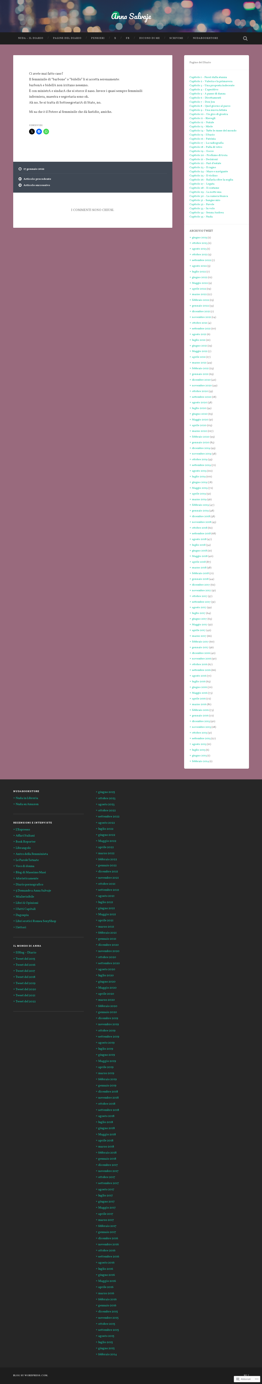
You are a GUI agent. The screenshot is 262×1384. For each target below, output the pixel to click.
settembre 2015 (201, 738)
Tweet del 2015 (25, 959)
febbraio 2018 (200, 573)
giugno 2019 (199, 482)
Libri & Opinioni (27, 903)
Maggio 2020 (200, 420)
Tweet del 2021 (25, 995)
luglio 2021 (199, 340)
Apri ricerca (245, 38)
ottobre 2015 (199, 733)
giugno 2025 (199, 238)
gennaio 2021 (200, 374)
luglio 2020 (199, 408)
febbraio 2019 (200, 505)
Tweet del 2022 (26, 1001)
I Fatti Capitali (26, 909)
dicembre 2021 (201, 311)
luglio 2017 (199, 613)
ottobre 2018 (199, 528)
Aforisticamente (27, 878)
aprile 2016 (199, 699)
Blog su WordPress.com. (30, 1375)
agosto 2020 (199, 403)
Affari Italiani (25, 836)
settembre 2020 (201, 397)
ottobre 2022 (200, 255)
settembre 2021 (201, 329)
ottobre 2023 (199, 243)
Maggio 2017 (199, 625)
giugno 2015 (199, 756)
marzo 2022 (199, 294)
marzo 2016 (199, 704)
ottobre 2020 (200, 391)
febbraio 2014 (200, 761)
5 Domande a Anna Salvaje (33, 891)
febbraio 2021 (200, 368)
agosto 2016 (199, 676)
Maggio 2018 (199, 556)
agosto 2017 (199, 607)
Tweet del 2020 (26, 989)
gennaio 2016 (200, 716)
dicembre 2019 (201, 448)
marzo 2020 (199, 431)
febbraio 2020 (200, 437)
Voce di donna (25, 866)
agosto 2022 (199, 266)
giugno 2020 (200, 414)
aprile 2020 (199, 425)
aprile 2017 (199, 630)
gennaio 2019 (200, 511)
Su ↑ (246, 1375)
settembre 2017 (201, 602)
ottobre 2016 (199, 664)
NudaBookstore (205, 38)
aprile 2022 (199, 289)
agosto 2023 (199, 249)
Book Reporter (26, 842)
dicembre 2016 (201, 653)
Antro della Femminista (32, 854)
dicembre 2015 (201, 721)
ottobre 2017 (199, 596)
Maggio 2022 (200, 283)
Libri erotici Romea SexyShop (36, 921)
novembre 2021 (201, 317)
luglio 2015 (198, 750)
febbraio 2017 (200, 642)
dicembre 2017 (201, 585)
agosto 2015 (199, 744)
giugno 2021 (199, 346)
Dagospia (22, 915)
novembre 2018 (201, 522)
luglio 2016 (199, 682)
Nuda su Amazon (27, 804)
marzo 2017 (199, 636)
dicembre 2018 (201, 516)
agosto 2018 (199, 539)
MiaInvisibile (25, 897)
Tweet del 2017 (25, 971)
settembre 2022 (201, 260)
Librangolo (23, 848)
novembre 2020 (202, 386)
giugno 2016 (199, 687)
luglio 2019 (199, 477)
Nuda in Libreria (27, 798)
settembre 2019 (201, 465)
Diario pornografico (29, 885)
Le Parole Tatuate (27, 860)
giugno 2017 (199, 619)
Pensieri (98, 38)
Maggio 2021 (199, 351)
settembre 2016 (201, 670)
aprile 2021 (199, 357)
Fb (128, 38)
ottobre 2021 (199, 323)
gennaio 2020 (200, 442)
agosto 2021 (199, 334)
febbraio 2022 (200, 300)
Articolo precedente (37, 179)
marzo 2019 (199, 499)
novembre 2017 (201, 590)
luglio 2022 (199, 272)
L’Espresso (23, 830)
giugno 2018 (199, 551)
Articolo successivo (37, 185)
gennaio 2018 (200, 579)
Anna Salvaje (131, 16)
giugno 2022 (199, 277)
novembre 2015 (201, 727)
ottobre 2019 (199, 459)
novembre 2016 (201, 659)
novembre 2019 (201, 454)
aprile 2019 (199, 494)
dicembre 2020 (201, 380)
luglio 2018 (199, 545)
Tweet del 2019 (25, 983)
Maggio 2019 (200, 488)
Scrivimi (176, 38)
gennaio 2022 (200, 306)
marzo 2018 (199, 568)
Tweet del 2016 (25, 965)
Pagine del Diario (67, 38)
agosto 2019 (199, 471)
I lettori (21, 927)
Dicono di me (149, 38)
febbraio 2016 (200, 710)
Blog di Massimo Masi (31, 872)
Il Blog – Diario (26, 953)
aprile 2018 (199, 562)
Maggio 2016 (199, 693)
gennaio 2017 (200, 647)
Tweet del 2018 (25, 977)
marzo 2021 (199, 363)
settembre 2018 (201, 534)
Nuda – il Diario (30, 38)
